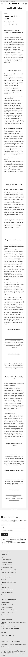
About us (3, 579)
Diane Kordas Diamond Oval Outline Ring (14, 339)
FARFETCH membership (7, 604)
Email (2, 527)
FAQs (2, 557)
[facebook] (10, 635)
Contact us (4, 554)
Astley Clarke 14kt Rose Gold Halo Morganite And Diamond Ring (14, 458)
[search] (5, 4)
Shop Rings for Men (14, 354)
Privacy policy (4, 641)
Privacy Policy (9, 541)
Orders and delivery (6, 559)
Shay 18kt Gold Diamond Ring (11, 483)
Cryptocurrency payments (7, 567)
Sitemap (3, 594)
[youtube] (13, 635)
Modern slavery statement (7, 589)
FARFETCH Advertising (7, 592)
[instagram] (2, 635)
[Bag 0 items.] (26, 4)
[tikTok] (6, 635)
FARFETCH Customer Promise (8, 572)
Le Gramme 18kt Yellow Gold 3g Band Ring (13, 479)
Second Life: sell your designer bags (10, 626)
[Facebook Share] (9, 25)
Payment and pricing (6, 564)
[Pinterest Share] (13, 25)
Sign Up (4, 534)
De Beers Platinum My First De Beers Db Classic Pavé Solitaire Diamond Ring (14, 461)
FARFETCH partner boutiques (8, 582)
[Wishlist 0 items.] (22, 4)
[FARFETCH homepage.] (14, 3)
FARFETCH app (5, 587)
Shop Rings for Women (14, 329)
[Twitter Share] (16, 25)
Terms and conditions (15, 641)
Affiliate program (5, 602)
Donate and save (5, 614)
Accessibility (4, 644)
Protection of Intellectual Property (17, 644)
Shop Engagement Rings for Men (14, 470)
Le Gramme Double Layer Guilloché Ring (14, 481)
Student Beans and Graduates (9, 609)
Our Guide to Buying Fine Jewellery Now (14, 498)
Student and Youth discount (8, 612)
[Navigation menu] (2, 4)
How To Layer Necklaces (14, 500)
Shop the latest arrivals (11, 1)
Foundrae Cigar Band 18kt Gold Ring (13, 363)
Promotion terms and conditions (9, 569)
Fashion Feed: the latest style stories (10, 628)
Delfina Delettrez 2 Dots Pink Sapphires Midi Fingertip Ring (15, 345)
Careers (3, 584)
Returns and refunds (6, 562)
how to (5, 13)
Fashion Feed (14, 8)
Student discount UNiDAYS (8, 607)
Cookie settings (5, 646)
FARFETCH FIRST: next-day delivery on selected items (13, 623)
